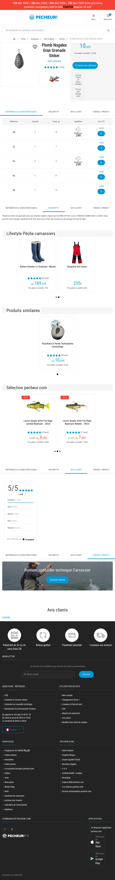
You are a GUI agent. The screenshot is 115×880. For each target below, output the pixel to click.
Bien (12, 507)
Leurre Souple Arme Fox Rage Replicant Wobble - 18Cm (77, 422)
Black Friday (10, 787)
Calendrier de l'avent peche (16, 805)
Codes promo (10, 764)
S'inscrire (86, 674)
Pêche (23, 39)
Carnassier (35, 39)
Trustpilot (6, 617)
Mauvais (14, 528)
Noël (7, 791)
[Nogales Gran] (54, 78)
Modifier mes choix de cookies (74, 722)
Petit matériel (49, 39)
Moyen (13, 514)
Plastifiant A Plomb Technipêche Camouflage (57, 345)
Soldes (7, 773)
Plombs (62, 39)
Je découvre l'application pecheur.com (101, 829)
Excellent (14, 500)
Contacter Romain (57, 580)
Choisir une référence (86, 65)
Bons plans (9, 782)
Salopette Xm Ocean (77, 266)
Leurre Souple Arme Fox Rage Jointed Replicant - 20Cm (38, 422)
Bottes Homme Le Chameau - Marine (38, 266)
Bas (12, 521)
